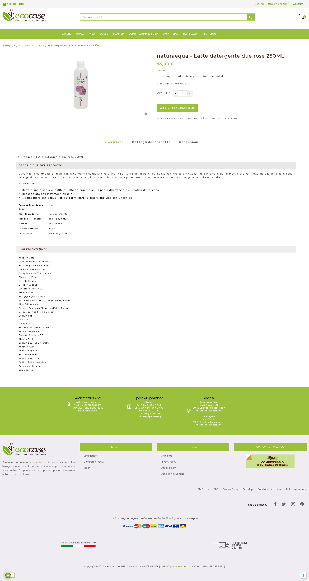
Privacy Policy (168, 461)
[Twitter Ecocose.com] (284, 504)
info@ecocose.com (177, 566)
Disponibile (164, 83)
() (279, 3)
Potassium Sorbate (30, 366)
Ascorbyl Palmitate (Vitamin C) (37, 327)
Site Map (248, 489)
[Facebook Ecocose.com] (275, 504)
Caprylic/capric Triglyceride (35, 273)
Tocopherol (25, 323)
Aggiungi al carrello (177, 108)
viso (51, 205)
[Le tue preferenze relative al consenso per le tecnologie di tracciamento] (303, 575)
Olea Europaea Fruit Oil (33, 269)
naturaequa (55, 223)
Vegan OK (61, 233)
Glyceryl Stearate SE (31, 288)
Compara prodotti (94, 461)
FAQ (216, 489)
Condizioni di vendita (172, 474)
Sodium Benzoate (29, 358)
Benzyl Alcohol (28, 354)
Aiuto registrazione (296, 489)
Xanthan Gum (26, 346)
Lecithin (23, 319)
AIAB (51, 233)
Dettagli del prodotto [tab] (151, 142)
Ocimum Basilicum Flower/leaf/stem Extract (44, 308)
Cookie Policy (168, 468)
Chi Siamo (166, 455)
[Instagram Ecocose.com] (293, 504)
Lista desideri (91, 455)
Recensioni (188, 142)
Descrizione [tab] (113, 142)
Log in (87, 468)
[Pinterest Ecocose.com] (302, 504)
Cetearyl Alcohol (28, 284)
